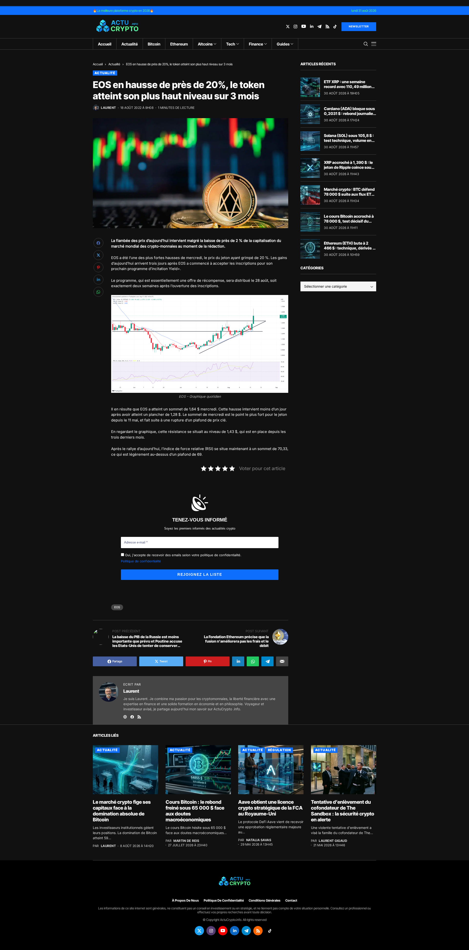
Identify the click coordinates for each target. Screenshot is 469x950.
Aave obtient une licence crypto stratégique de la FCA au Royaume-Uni (270, 808)
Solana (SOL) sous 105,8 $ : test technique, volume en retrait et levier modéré (349, 140)
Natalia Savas (258, 840)
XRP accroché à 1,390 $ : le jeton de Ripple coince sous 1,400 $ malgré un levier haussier (348, 169)
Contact (291, 900)
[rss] (327, 26)
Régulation (279, 750)
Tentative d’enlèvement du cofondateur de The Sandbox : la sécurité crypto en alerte (342, 811)
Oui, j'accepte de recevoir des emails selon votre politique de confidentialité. (182, 555)
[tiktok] (335, 26)
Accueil (98, 64)
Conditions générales (264, 900)
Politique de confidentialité (141, 561)
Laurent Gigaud (333, 841)
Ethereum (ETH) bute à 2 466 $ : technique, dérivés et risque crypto (350, 248)
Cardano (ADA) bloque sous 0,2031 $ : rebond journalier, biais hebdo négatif (350, 113)
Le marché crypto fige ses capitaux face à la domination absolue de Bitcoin (122, 811)
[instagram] (295, 26)
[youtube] (303, 26)
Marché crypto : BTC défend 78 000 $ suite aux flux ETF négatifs (349, 194)
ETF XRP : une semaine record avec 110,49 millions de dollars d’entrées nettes (349, 86)
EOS (117, 607)
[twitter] (287, 26)
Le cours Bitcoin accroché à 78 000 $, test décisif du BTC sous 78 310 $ (349, 221)
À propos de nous (185, 900)
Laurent (108, 108)
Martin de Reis (186, 841)
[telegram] (319, 26)
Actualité (114, 64)
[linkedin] (311, 26)
